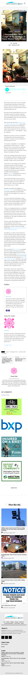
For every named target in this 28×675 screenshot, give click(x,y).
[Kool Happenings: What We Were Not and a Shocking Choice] (14, 544)
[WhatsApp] (18, 491)
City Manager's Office (14, 351)
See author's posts (8, 345)
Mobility (3, 656)
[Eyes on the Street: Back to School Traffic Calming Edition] (14, 569)
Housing (17, 31)
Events (10, 31)
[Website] (9, 310)
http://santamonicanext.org (14, 378)
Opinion (3, 661)
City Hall (7, 351)
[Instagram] (6, 637)
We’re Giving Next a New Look (8, 605)
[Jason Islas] (14, 371)
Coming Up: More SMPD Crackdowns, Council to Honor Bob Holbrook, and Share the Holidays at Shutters (7, 360)
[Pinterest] (15, 491)
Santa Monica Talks (22, 351)
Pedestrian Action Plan (21, 254)
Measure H (10, 173)
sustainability (4, 353)
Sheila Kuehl (5, 558)
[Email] (7, 310)
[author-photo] (2, 532)
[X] (12, 491)
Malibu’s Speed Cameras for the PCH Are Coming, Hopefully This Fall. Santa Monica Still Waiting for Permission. (13, 529)
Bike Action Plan (16, 249)
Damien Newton (6, 532)
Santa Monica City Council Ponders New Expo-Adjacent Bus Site (20, 359)
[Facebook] (9, 491)
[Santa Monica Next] (14, 3)
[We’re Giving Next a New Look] (14, 595)
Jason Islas (15, 43)
